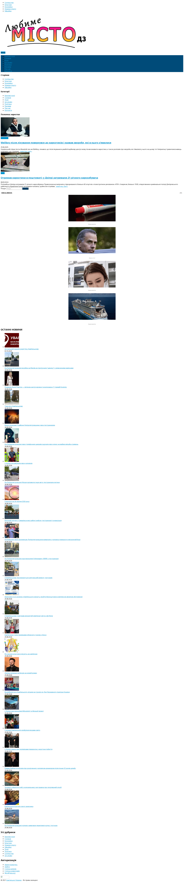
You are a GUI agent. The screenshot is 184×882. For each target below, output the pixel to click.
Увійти (7, 867)
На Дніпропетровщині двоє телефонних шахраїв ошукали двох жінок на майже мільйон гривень (41, 444)
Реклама (8, 67)
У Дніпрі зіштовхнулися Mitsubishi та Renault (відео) (24, 711)
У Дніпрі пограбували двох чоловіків (18, 463)
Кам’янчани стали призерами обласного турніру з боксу (25, 635)
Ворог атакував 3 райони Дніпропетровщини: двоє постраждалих (30, 425)
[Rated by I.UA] (5, 878)
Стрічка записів (10, 869)
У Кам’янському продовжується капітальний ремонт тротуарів (28, 578)
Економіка (8, 7)
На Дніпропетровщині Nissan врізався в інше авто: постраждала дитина (32, 482)
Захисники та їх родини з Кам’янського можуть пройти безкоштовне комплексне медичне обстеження (43, 597)
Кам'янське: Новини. (14, 880)
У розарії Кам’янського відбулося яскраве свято (22, 730)
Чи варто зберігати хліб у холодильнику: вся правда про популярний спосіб (33, 787)
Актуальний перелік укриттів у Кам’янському (22, 349)
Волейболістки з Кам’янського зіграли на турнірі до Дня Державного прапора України (37, 692)
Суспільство (9, 3)
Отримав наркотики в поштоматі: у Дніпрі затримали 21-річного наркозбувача (49, 177)
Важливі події (10, 56)
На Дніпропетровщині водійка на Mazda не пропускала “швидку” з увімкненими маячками (39, 368)
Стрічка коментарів (12, 871)
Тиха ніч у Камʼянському (14, 406)
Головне (8, 58)
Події (6, 60)
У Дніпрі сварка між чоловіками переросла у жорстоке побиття (28, 749)
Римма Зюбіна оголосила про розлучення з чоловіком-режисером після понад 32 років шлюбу (40, 768)
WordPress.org (10, 873)
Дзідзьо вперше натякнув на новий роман (21, 673)
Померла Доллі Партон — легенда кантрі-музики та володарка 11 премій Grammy (36, 387)
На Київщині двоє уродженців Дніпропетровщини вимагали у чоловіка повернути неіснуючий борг (42, 540)
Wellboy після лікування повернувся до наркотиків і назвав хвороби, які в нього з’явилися (56, 142)
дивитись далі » (26, 151)
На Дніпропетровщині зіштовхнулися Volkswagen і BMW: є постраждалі (32, 559)
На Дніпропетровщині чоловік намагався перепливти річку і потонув (31, 825)
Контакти (8, 71)
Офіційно (8, 11)
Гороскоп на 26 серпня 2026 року (17, 501)
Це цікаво (8, 62)
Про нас (8, 69)
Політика (8, 65)
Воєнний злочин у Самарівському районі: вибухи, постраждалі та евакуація (33, 520)
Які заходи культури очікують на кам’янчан (21, 654)
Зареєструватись (11, 865)
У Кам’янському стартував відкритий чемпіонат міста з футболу (29, 616)
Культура (8, 5)
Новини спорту (10, 9)
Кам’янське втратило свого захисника (19, 806)
